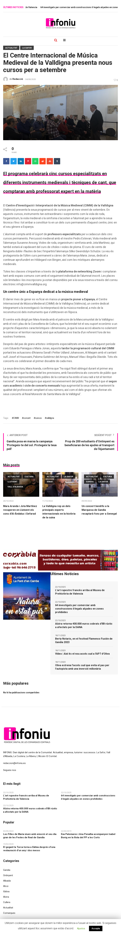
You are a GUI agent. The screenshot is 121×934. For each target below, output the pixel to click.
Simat (50, 482)
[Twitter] (13, 161)
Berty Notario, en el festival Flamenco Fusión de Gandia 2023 (83, 640)
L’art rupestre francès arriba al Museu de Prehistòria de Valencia (80, 592)
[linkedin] (21, 161)
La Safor (27, 48)
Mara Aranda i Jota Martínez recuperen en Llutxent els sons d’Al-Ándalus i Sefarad (20, 510)
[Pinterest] (28, 161)
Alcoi (5, 886)
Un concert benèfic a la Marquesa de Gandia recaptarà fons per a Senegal (99, 510)
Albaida (7, 880)
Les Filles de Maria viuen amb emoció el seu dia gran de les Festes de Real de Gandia (29, 836)
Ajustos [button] (81, 928)
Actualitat (11, 48)
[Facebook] (6, 161)
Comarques (9, 913)
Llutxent (12, 482)
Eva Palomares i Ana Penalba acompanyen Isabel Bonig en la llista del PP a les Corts (88, 836)
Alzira (6, 896)
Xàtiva (6, 891)
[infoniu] (60, 23)
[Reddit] (42, 161)
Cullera (6, 902)
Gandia (90, 482)
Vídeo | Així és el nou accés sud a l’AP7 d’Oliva (82, 653)
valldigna (50, 418)
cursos (38, 418)
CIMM (16, 418)
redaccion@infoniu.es (14, 763)
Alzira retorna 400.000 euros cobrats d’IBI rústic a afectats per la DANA (83, 625)
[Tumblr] (57, 161)
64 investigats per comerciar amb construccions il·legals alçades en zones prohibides (79, 609)
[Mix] (50, 161)
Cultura (29, 477)
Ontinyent (8, 875)
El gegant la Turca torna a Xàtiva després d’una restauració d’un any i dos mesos (29, 849)
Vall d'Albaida (15, 487)
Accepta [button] (96, 928)
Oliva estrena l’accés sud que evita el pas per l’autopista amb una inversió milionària (82, 667)
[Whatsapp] (35, 161)
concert (26, 418)
